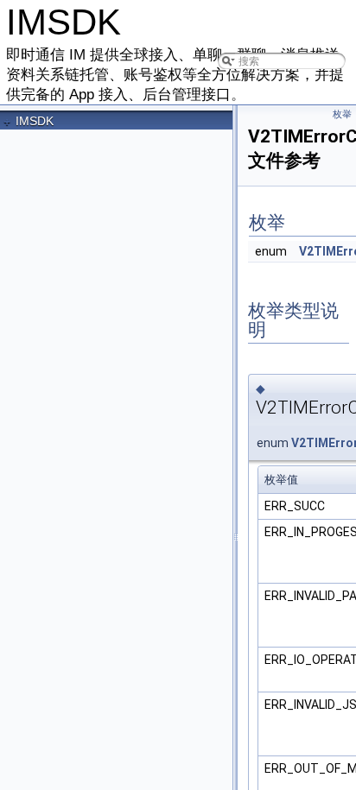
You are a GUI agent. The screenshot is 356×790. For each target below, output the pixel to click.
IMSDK (35, 121)
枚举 (342, 114)
